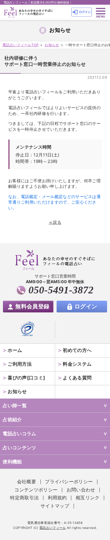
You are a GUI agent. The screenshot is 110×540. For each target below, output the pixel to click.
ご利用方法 (20, 364)
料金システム (77, 364)
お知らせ (17, 391)
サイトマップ (54, 506)
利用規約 (57, 498)
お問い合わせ (81, 490)
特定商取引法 (24, 498)
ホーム (15, 350)
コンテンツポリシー (35, 490)
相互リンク (88, 498)
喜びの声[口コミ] (26, 378)
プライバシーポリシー (69, 481)
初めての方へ (77, 350)
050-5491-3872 (61, 290)
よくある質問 (77, 378)
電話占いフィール (52, 528)
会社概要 (26, 481)
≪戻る (55, 222)
